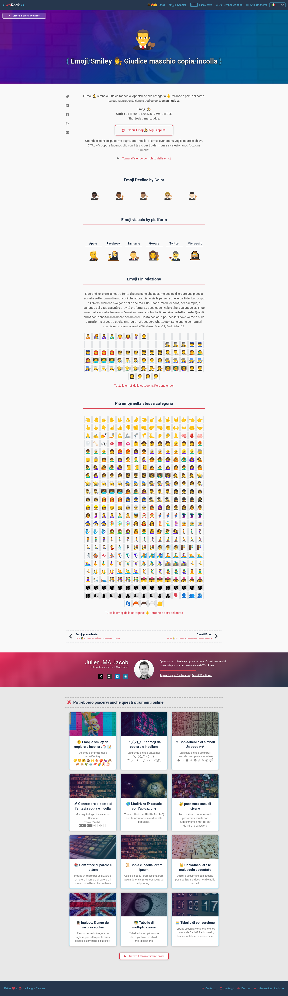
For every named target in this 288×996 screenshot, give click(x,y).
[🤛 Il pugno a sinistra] (152, 427)
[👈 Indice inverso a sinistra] (192, 419)
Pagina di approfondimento (175, 675)
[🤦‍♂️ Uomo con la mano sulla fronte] (184, 467)
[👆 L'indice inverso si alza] (88, 427)
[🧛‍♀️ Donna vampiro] (152, 523)
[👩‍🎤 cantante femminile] (88, 360)
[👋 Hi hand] (88, 419)
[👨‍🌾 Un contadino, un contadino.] (128, 368)
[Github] (109, 676)
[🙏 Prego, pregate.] (88, 435)
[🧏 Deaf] (128, 467)
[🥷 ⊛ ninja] (120, 344)
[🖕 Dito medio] (96, 427)
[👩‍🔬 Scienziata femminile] (136, 360)
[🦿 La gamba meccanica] (136, 435)
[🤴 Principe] (112, 344)
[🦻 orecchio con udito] (168, 435)
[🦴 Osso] (96, 443)
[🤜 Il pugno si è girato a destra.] (160, 427)
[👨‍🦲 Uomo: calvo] (104, 451)
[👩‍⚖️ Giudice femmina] (160, 368)
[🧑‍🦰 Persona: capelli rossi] (128, 451)
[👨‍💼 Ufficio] (152, 360)
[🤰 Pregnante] (136, 336)
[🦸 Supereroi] (160, 515)
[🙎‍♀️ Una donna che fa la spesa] (144, 459)
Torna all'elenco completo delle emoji (146, 158)
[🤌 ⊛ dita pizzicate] (136, 419)
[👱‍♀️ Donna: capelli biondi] (184, 451)
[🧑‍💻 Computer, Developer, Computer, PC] (96, 360)
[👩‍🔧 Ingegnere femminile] (88, 368)
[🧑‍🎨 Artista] (168, 352)
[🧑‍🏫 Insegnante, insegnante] (168, 368)
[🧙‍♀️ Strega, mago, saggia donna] (104, 523)
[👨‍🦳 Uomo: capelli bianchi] (96, 451)
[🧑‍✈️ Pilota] (144, 352)
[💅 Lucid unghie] (104, 435)
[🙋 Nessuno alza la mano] (104, 467)
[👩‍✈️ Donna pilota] (160, 352)
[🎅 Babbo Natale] (144, 515)
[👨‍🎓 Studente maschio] (200, 368)
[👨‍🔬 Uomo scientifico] (128, 360)
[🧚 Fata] (112, 523)
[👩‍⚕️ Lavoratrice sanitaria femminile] (148, 376)
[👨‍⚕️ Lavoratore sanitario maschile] (140, 376)
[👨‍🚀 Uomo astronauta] (128, 352)
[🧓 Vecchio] (200, 451)
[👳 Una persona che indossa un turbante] (88, 344)
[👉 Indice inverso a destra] (200, 419)
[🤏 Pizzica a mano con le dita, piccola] (144, 419)
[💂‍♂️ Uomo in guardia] (152, 344)
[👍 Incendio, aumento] (120, 427)
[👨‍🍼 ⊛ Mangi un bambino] (112, 336)
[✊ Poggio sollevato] (136, 427)
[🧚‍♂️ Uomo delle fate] (120, 523)
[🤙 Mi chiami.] (184, 419)
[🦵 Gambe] (144, 435)
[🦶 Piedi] (152, 435)
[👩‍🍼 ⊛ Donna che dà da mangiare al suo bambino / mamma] (104, 336)
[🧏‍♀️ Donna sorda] (144, 467)
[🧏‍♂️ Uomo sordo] (136, 467)
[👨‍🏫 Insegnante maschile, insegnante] (176, 368)
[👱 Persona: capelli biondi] (176, 443)
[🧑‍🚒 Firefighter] (96, 352)
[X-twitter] (100, 676)
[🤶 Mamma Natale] (152, 515)
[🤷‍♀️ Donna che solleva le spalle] (96, 475)
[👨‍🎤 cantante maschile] (200, 352)
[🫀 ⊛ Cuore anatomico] (192, 435)
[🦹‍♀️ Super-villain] (200, 515)
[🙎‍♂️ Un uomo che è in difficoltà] (136, 459)
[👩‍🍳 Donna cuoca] (112, 368)
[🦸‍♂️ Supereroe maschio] (168, 515)
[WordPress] (125, 676)
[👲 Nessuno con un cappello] (168, 336)
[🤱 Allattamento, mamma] (96, 336)
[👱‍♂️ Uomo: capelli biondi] (192, 451)
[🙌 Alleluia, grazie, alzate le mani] (176, 427)
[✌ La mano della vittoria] (152, 419)
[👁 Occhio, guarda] (112, 443)
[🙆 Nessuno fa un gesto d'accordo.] (176, 459)
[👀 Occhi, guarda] (104, 443)
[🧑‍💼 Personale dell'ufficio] (144, 360)
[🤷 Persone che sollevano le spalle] (200, 467)
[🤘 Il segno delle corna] (176, 419)
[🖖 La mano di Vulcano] (120, 419)
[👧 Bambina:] (160, 443)
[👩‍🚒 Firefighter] (112, 352)
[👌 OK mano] (128, 419)
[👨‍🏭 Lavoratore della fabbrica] (176, 360)
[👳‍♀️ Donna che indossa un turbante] (192, 336)
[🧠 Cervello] (184, 435)
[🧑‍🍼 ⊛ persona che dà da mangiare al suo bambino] (88, 336)
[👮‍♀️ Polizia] (88, 352)
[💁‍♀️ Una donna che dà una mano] (96, 467)
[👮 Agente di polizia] (192, 344)
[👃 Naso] (176, 435)
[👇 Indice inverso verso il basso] (104, 427)
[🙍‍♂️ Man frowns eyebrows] (112, 459)
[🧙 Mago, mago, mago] (88, 523)
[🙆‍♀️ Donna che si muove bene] (192, 459)
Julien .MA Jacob (106, 662)
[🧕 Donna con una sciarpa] (176, 336)
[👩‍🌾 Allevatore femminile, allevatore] (136, 368)
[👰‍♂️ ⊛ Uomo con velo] (120, 336)
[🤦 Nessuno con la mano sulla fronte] (176, 467)
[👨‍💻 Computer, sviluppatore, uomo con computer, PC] (104, 360)
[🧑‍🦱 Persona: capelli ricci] (144, 451)
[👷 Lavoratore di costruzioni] (128, 344)
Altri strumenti (258, 4)
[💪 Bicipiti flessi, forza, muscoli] (120, 435)
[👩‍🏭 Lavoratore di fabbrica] (184, 360)
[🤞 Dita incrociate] (160, 419)
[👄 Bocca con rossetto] (128, 443)
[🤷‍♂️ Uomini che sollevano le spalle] (88, 475)
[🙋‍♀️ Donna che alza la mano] (120, 467)
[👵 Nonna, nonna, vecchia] (96, 459)
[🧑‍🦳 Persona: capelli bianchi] (160, 451)
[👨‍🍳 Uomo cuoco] (104, 368)
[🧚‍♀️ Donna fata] (128, 523)
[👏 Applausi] (168, 427)
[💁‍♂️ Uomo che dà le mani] (88, 467)
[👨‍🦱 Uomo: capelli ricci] (88, 451)
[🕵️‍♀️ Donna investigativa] (184, 344)
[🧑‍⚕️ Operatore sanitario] (156, 376)
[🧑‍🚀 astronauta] (120, 352)
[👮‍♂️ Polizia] (200, 344)
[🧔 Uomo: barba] (192, 443)
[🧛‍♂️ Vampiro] (144, 523)
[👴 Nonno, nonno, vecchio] (88, 459)
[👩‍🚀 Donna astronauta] (136, 352)
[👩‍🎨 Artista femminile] (184, 352)
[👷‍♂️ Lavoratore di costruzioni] (136, 344)
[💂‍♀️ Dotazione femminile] (160, 344)
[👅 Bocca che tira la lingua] (120, 443)
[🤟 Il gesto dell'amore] (168, 419)
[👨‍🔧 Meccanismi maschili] (200, 360)
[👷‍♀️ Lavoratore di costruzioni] (104, 344)
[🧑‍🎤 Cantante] (192, 352)
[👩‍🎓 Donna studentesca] (132, 376)
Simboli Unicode (229, 4)
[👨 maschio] (184, 443)
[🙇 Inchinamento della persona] (152, 467)
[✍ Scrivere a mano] (96, 435)
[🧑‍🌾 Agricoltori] (120, 368)
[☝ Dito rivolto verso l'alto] (112, 427)
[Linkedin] (117, 676)
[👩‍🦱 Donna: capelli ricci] (136, 451)
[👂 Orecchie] (160, 435)
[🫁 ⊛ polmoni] (200, 435)
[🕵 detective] (168, 344)
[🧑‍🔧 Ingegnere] (192, 360)
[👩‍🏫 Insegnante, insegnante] (184, 368)
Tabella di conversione (195, 923)
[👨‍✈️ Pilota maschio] (152, 352)
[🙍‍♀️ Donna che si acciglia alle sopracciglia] (120, 459)
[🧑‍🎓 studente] (192, 368)
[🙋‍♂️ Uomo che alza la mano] (112, 467)
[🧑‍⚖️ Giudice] (144, 368)
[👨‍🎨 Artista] (176, 352)
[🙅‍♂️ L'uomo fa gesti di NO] (160, 459)
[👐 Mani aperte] (184, 427)
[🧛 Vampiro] (136, 523)
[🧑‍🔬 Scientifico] (120, 360)
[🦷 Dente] (88, 443)
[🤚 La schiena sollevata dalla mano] (96, 419)
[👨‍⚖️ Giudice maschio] (152, 368)
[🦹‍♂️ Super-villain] (192, 515)
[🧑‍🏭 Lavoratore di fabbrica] (168, 360)
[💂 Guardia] (144, 344)
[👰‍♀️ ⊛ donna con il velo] (128, 336)
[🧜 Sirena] (160, 523)
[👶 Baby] (136, 443)
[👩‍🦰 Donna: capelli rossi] (120, 451)
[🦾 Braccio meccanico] (128, 435)
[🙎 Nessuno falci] (128, 459)
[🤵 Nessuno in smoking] (184, 336)
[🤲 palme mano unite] (192, 427)
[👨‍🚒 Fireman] (104, 352)
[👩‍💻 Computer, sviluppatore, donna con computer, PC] (112, 360)
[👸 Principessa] (200, 336)
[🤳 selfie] (112, 435)
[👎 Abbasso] (128, 427)
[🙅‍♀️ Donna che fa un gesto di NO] (168, 459)
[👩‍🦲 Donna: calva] (168, 451)
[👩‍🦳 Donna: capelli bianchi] (152, 451)
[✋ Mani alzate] (112, 419)
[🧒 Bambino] (144, 443)
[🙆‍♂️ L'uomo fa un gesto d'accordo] (184, 459)
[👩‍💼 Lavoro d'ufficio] (160, 360)
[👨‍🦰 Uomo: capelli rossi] (200, 443)
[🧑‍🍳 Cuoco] (96, 368)
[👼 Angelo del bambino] (136, 515)
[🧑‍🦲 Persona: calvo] (176, 451)
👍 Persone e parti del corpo (144, 613)
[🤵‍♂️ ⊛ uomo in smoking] (144, 336)
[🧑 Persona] (168, 443)
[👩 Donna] (112, 451)
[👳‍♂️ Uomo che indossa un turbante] (96, 344)
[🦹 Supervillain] (184, 515)
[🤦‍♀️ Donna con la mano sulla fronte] (192, 467)
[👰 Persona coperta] (160, 336)
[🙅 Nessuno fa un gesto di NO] (152, 459)
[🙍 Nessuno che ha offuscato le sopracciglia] (104, 459)
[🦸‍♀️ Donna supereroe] (176, 515)
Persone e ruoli (144, 385)
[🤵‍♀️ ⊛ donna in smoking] (152, 336)
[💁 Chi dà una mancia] (200, 459)
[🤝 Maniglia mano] (200, 427)
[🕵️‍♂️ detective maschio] (176, 344)
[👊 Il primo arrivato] (144, 427)
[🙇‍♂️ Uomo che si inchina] (160, 467)
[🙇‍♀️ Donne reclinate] (168, 467)
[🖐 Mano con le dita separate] (104, 419)
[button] (72, 96)
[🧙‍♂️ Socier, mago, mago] (96, 523)
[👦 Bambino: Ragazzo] (152, 443)
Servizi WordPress (202, 675)
